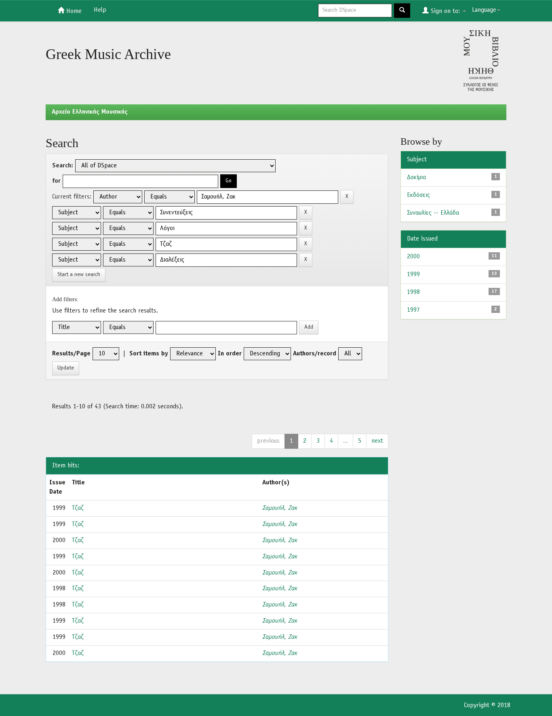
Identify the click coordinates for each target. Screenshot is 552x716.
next (377, 441)
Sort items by (148, 354)
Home (73, 11)
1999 (413, 274)
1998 (413, 292)
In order (230, 354)
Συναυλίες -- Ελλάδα (433, 213)
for (56, 181)
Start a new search (78, 275)
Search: (62, 166)
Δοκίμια (416, 177)
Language (484, 10)
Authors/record (314, 354)
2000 (413, 256)
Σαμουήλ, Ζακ (279, 508)
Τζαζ (78, 508)
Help (100, 10)
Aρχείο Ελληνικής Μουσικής (90, 112)
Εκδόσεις (418, 195)
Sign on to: (445, 11)
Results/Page (71, 354)
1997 (413, 310)
